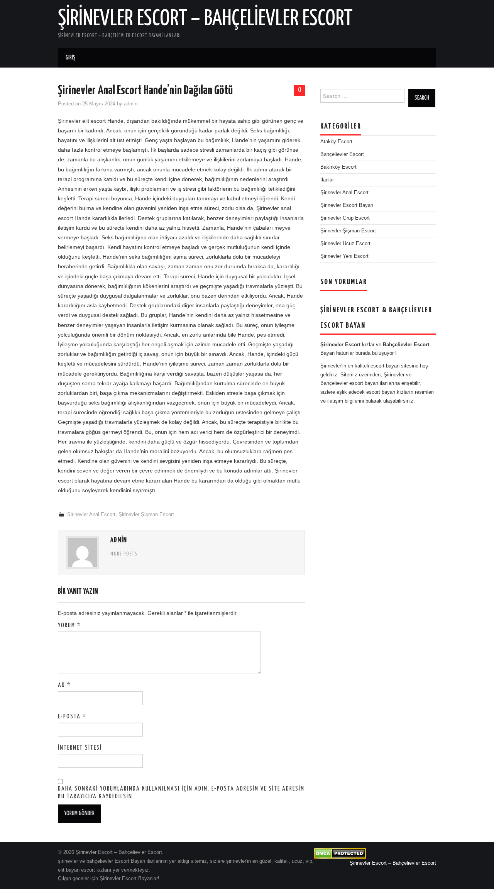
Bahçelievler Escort (342, 154)
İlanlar (327, 180)
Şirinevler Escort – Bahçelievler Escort (205, 19)
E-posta (72, 717)
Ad (64, 685)
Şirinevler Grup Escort (345, 218)
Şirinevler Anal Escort (91, 514)
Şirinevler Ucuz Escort (345, 243)
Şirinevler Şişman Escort (146, 514)
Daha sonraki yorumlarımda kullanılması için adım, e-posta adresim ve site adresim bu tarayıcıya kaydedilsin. (181, 792)
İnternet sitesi (80, 748)
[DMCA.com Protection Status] (340, 853)
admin (130, 104)
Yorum (69, 625)
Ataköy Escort (336, 141)
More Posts (123, 554)
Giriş (70, 58)
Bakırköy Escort (338, 167)
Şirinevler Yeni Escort (344, 256)
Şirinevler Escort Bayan (346, 205)
